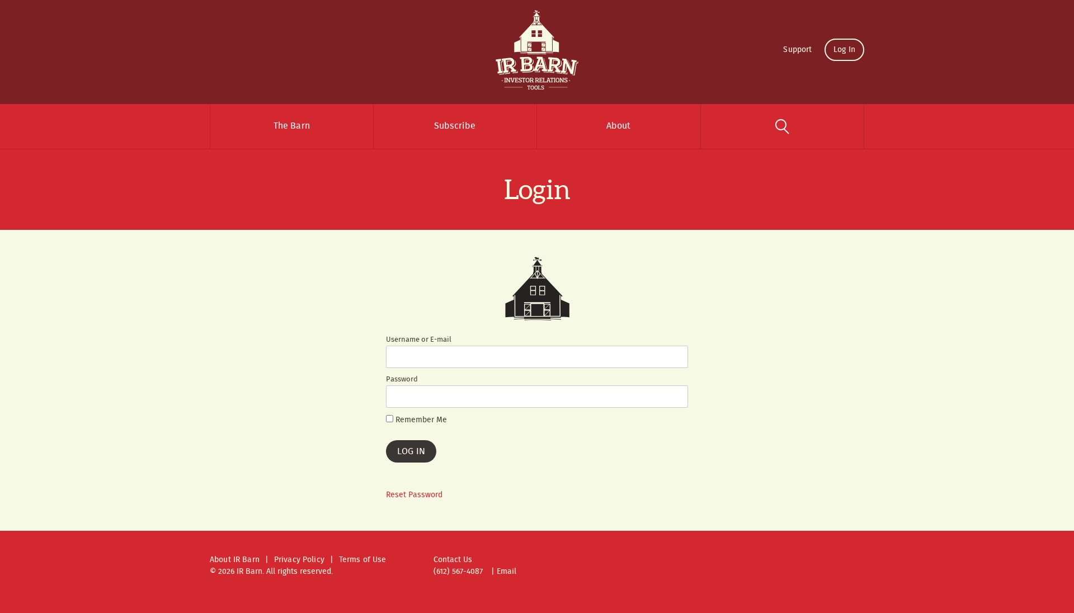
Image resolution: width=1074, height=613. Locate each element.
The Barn (292, 126)
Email (506, 571)
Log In (844, 50)
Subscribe (454, 126)
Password (402, 379)
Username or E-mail (418, 340)
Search (782, 126)
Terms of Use (363, 560)
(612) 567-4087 (458, 571)
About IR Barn (235, 560)
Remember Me (420, 420)
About (618, 126)
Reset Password (414, 495)
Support (797, 50)
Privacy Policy (299, 560)
